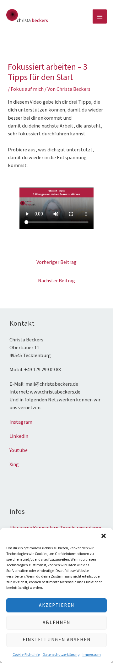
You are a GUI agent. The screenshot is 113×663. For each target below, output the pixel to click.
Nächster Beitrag (56, 280)
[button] (103, 536)
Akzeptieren (56, 605)
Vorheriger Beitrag (56, 262)
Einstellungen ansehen (57, 640)
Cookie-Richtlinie (26, 654)
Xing (14, 464)
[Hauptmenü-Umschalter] (100, 16)
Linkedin (18, 436)
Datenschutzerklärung (61, 654)
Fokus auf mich (27, 89)
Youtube (18, 450)
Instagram (20, 422)
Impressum (92, 654)
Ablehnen (56, 622)
